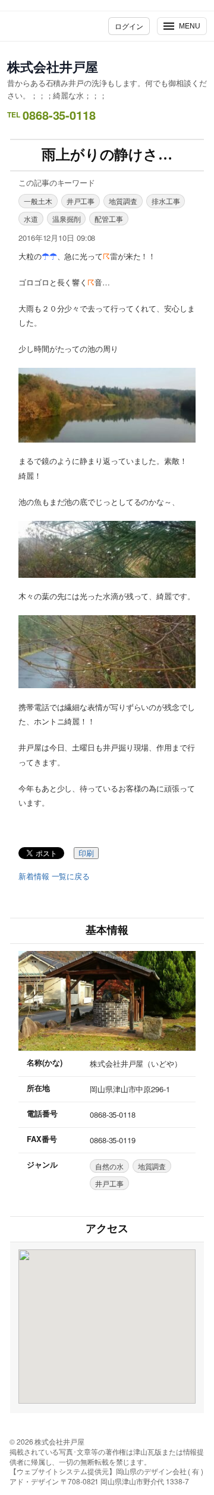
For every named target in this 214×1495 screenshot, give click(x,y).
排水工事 (166, 201)
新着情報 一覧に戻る (54, 876)
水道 (31, 219)
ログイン (129, 26)
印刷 (86, 853)
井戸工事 (81, 201)
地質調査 (123, 201)
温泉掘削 (66, 219)
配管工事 (109, 219)
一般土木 (38, 201)
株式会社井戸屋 (52, 66)
